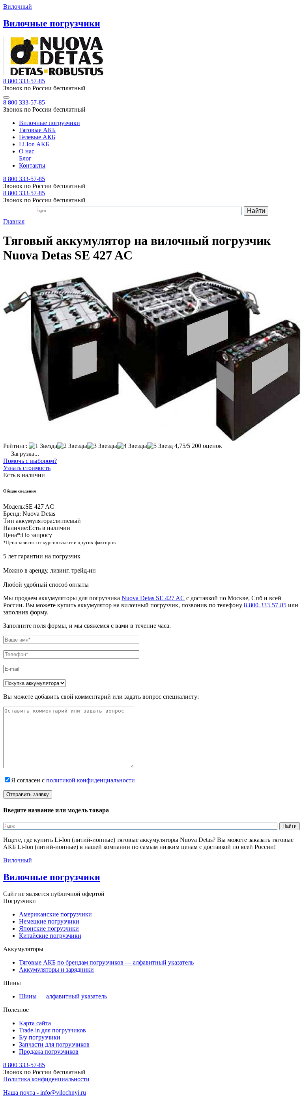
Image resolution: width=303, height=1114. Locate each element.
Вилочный (17, 6)
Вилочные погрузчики (49, 122)
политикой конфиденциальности (90, 780)
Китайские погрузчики (50, 935)
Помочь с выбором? (30, 460)
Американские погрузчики (55, 914)
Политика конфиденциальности (46, 1079)
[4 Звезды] (132, 446)
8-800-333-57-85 (265, 605)
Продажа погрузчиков (49, 1051)
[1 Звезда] (43, 446)
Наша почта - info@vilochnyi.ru (44, 1092)
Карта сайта (35, 1023)
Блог (25, 158)
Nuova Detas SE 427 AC (153, 598)
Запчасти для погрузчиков (54, 1044)
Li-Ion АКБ (34, 144)
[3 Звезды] (102, 446)
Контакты (32, 165)
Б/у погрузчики (39, 1037)
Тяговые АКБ (37, 130)
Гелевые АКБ (37, 137)
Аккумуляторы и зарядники (56, 969)
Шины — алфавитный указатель (63, 996)
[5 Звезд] (160, 446)
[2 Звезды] (72, 446)
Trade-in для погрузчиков (52, 1030)
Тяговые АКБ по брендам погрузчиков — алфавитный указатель (106, 962)
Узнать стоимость (26, 468)
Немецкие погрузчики (49, 921)
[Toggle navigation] (6, 97)
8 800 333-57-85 (24, 81)
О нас (26, 151)
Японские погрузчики (49, 928)
